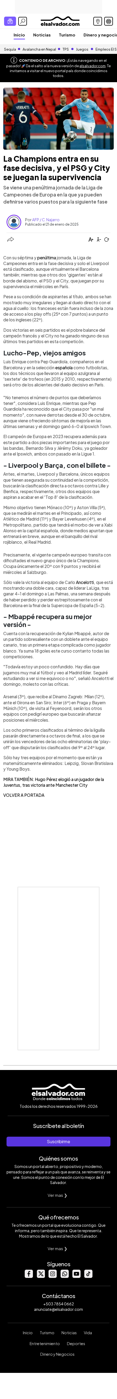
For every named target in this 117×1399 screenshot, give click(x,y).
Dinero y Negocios (57, 1354)
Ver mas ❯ (57, 1195)
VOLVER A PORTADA (23, 795)
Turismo (67, 34)
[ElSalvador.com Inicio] (60, 20)
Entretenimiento (45, 1343)
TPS (66, 49)
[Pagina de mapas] (97, 21)
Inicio (19, 34)
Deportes (76, 1343)
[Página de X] (40, 1276)
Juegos (82, 49)
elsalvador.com (92, 66)
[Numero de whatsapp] (64, 1276)
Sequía (10, 49)
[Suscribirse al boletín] (10, 21)
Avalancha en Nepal (39, 49)
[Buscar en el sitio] (22, 21)
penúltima (46, 257)
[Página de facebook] (28, 1276)
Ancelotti (85, 582)
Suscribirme (58, 1141)
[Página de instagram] (52, 1276)
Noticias (42, 34)
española (64, 367)
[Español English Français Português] (108, 21)
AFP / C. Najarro (46, 219)
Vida (88, 1332)
